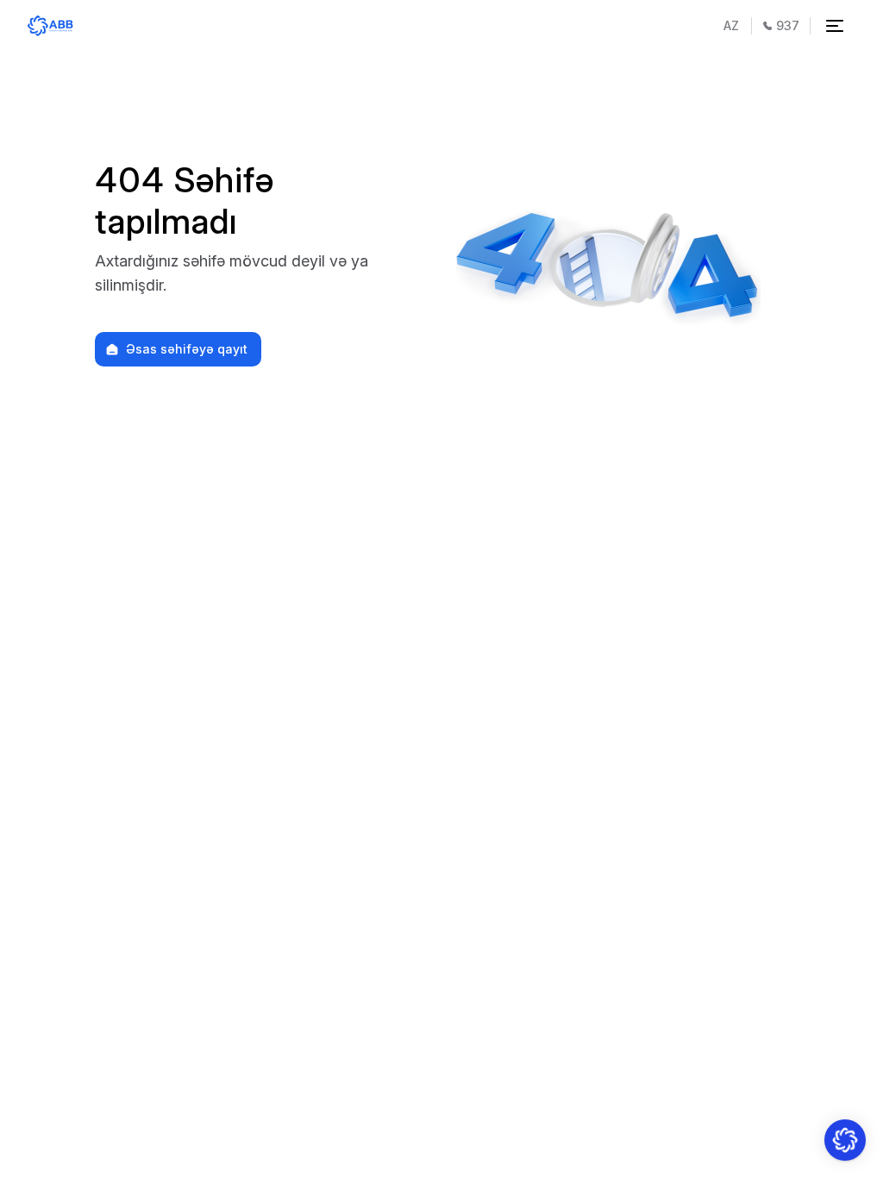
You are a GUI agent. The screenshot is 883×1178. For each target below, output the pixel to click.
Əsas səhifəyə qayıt (186, 349)
